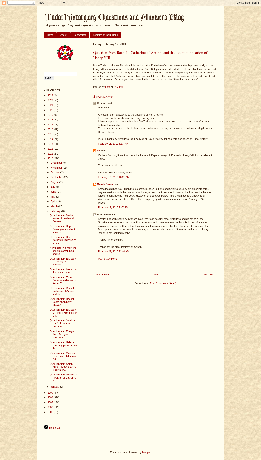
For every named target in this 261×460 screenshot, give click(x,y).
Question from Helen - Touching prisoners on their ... (63, 345)
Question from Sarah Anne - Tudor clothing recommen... (63, 366)
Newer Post (102, 274)
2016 (51, 129)
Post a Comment (107, 258)
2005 (51, 412)
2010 (51, 158)
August (55, 182)
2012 (51, 148)
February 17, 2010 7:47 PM (113, 207)
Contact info (80, 35)
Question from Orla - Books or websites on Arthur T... (63, 280)
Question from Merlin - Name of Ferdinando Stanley (62, 218)
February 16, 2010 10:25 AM (113, 177)
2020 (51, 110)
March (54, 206)
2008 (51, 397)
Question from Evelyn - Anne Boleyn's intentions (62, 334)
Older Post (209, 274)
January (55, 386)
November (57, 167)
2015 (51, 134)
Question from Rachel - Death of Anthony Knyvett (62, 301)
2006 (51, 407)
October (55, 172)
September (57, 177)
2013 (51, 143)
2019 (51, 114)
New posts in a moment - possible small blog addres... (63, 250)
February (56, 211)
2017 (51, 124)
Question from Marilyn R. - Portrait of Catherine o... (63, 377)
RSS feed (54, 428)
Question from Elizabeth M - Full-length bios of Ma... (63, 312)
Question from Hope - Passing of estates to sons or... (63, 229)
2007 (51, 402)
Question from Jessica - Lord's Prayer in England (63, 323)
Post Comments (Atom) (163, 283)
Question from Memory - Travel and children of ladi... (63, 356)
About (63, 35)
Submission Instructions (105, 35)
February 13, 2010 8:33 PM (113, 143)
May (53, 196)
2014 (51, 139)
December (57, 162)
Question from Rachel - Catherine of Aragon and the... (62, 291)
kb (98, 150)
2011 (51, 153)
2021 (51, 105)
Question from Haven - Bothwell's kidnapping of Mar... (63, 240)
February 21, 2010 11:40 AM (113, 251)
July (53, 187)
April (53, 201)
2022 (51, 100)
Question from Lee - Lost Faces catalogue (63, 271)
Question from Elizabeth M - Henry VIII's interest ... (63, 261)
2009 (51, 392)
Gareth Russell (105, 184)
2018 (51, 119)
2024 (51, 95)
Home (50, 35)
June (54, 191)
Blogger (146, 452)
